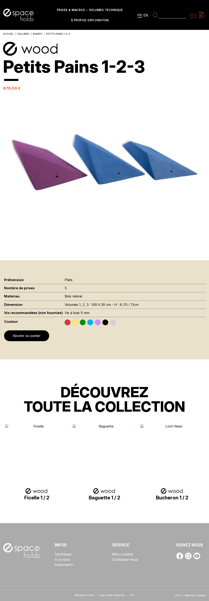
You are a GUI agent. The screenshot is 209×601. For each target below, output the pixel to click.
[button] (72, 10)
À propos (62, 560)
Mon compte (122, 554)
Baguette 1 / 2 (104, 497)
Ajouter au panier (27, 336)
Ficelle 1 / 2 (36, 497)
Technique (63, 554)
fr (140, 15)
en (145, 15)
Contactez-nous (125, 560)
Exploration (64, 565)
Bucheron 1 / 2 (172, 497)
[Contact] (193, 14)
